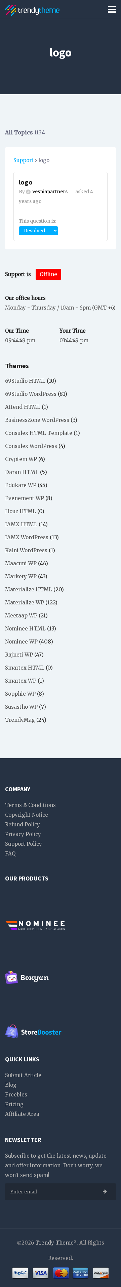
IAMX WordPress (26, 537)
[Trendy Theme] (32, 9)
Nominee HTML (25, 628)
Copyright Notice (26, 815)
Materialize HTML (28, 589)
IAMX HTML (21, 524)
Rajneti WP (19, 655)
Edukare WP (20, 485)
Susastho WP (21, 707)
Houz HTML (20, 511)
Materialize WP (24, 602)
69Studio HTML (25, 381)
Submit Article (23, 1075)
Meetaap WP (21, 615)
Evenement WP (24, 498)
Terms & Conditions (30, 805)
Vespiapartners (50, 192)
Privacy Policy (23, 834)
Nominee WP (21, 641)
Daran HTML (22, 472)
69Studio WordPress (30, 394)
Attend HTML (22, 407)
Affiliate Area (22, 1114)
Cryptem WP (21, 459)
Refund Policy (22, 824)
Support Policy (23, 844)
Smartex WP (20, 681)
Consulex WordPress (31, 446)
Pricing (14, 1104)
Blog (10, 1085)
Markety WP (21, 576)
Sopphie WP (20, 694)
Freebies (16, 1094)
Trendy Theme (54, 1243)
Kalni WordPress (26, 550)
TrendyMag (20, 720)
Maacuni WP (21, 563)
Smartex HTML (24, 668)
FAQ (10, 853)
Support (23, 160)
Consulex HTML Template (38, 433)
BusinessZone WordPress (37, 420)
